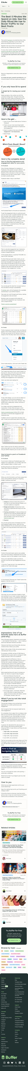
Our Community (18, 999)
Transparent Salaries (19, 1024)
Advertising (7, 11)
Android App (4, 1002)
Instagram (3, 1019)
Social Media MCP (5, 1006)
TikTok (2, 1030)
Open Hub (17, 1018)
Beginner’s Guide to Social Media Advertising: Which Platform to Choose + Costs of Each (13, 879)
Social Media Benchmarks (20, 984)
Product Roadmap (19, 1026)
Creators (3, 1039)
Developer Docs (18, 1001)
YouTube (3, 1034)
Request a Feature (19, 1013)
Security (23, 1066)
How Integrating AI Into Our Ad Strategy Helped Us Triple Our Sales (13, 911)
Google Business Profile (6, 1017)
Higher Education (5, 1047)
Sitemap (17, 1042)
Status (16, 1009)
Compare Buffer (18, 997)
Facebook (3, 1015)
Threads (3, 1028)
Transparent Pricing (19, 1022)
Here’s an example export (7, 412)
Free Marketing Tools (19, 992)
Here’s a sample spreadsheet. (9, 304)
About (16, 1032)
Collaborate (3, 988)
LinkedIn (3, 1021)
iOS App (3, 1000)
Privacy (15, 1066)
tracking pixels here (9, 518)
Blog (2, 11)
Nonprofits (3, 1045)
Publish (2, 982)
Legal (16, 1040)
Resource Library (18, 986)
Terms (19, 1066)
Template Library (18, 982)
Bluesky (3, 1013)
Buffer (4, 290)
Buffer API (3, 1008)
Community (3, 984)
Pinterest (3, 1026)
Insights (4, 986)
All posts (18, 948)
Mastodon (3, 1023)
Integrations (3, 997)
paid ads (10, 40)
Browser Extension (5, 1004)
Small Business (4, 1041)
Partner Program (18, 1038)
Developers (3, 1049)
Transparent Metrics (19, 1020)
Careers (16, 1034)
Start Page (3, 995)
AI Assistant (4, 993)
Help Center (17, 1007)
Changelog (17, 1011)
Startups (3, 1052)
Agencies (3, 1043)
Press (16, 1036)
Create (2, 980)
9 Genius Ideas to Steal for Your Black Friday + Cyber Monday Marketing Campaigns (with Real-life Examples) (12, 846)
